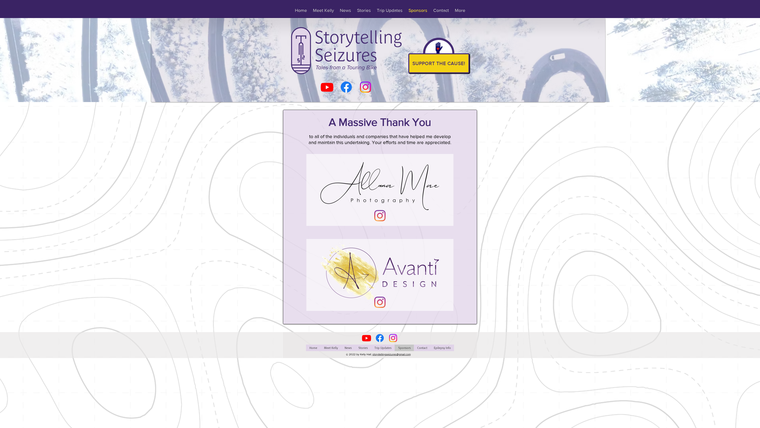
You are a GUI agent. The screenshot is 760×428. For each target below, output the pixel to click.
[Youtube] (327, 87)
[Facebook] (346, 87)
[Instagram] (365, 87)
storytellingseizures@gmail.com (391, 354)
